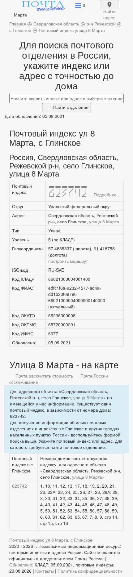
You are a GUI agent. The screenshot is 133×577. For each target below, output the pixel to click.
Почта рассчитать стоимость (43, 376)
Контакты (44, 571)
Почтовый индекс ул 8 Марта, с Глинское (50, 540)
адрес (109, 8)
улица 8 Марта (104, 221)
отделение (70, 107)
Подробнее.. (106, 194)
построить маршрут (68, 261)
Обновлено (20, 564)
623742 (19, 486)
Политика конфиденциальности (90, 571)
